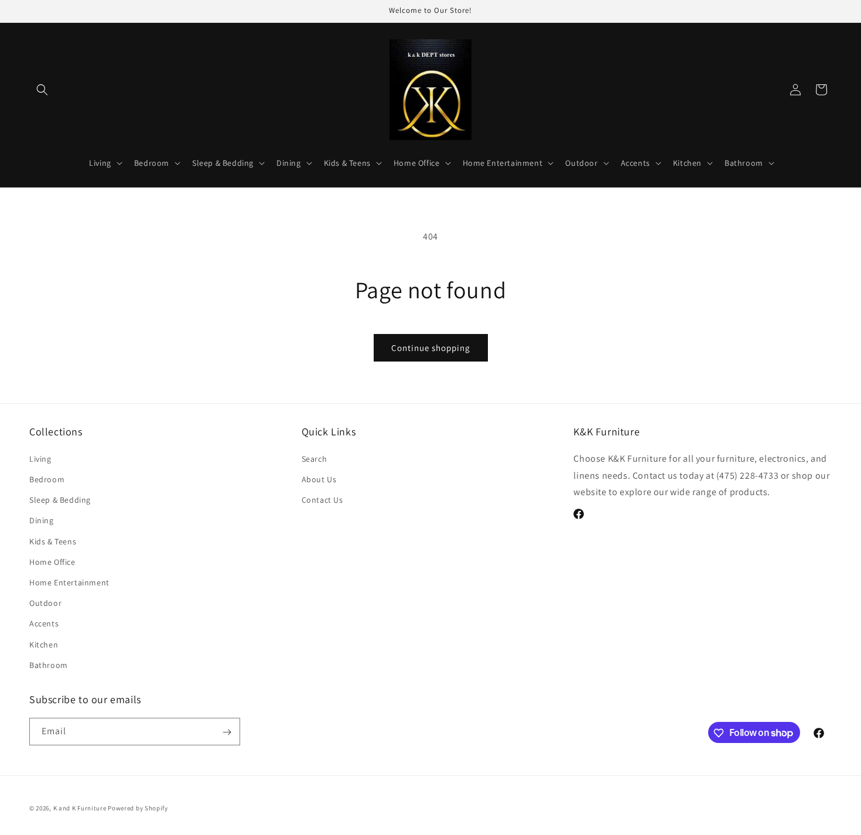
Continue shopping (430, 347)
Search (314, 458)
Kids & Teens (52, 541)
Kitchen (43, 644)
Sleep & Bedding (60, 500)
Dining (41, 520)
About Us (319, 478)
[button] (42, 90)
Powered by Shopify (138, 808)
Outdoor (45, 602)
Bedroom (46, 478)
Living (40, 458)
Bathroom (48, 664)
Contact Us (322, 500)
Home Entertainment (69, 582)
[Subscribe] (227, 732)
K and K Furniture (80, 808)
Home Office (52, 561)
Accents (44, 623)
